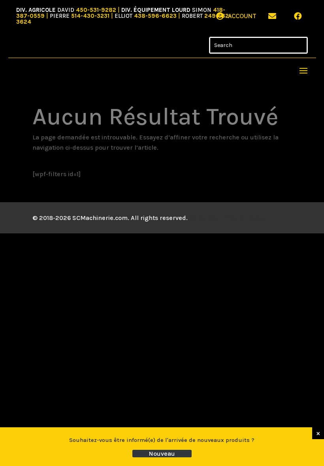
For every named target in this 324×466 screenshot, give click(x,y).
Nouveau (162, 453)
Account (242, 16)
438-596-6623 (155, 15)
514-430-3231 (90, 15)
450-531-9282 (96, 9)
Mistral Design (245, 218)
